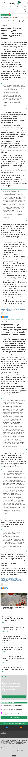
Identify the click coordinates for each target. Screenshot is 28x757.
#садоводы (3, 309)
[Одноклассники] (3, 317)
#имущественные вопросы (19, 309)
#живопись (3, 580)
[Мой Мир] (7, 317)
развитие (16, 753)
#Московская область (5, 306)
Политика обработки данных (22, 750)
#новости (13, 306)
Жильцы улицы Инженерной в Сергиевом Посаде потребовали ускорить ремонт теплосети (12, 618)
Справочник (17, 8)
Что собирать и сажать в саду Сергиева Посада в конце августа (13, 668)
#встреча (24, 308)
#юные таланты (13, 580)
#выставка (16, 578)
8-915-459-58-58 (3, 733)
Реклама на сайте (14, 750)
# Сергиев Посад (4, 578)
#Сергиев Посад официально (7, 308)
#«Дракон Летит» (4, 582)
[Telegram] (5, 317)
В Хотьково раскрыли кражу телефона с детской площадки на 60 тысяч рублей (14, 638)
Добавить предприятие (14, 717)
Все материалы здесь (14, 696)
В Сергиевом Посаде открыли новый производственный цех (14, 628)
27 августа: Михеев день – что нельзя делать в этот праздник (12, 648)
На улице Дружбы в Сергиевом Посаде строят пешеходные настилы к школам (14, 658)
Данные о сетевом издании (5, 750)
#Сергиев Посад (17, 308)
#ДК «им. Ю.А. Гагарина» (6, 310)
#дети (7, 580)
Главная (3, 8)
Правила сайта (3, 751)
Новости (10, 8)
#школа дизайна (18, 579)
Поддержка (12, 753)
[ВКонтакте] (1, 317)
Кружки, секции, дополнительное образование (11, 686)
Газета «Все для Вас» (25, 9)
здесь (16, 261)
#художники (19, 580)
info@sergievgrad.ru (4, 732)
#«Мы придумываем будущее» (7, 579)
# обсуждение (9, 309)
